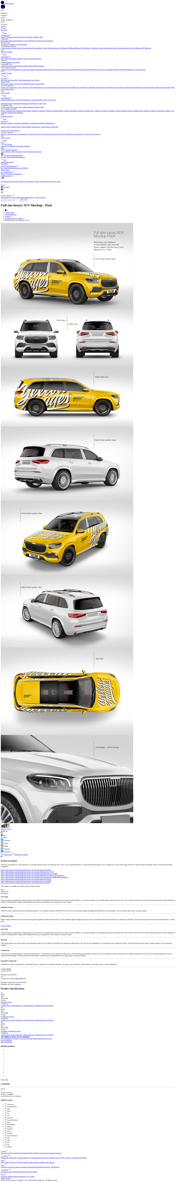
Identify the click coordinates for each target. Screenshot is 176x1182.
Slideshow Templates (45, 111)
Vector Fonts (19, 84)
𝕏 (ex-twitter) (30, 1176)
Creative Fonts (39, 84)
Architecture (54, 127)
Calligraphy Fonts (93, 87)
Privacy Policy (60, 1158)
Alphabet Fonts (111, 87)
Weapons (4, 123)
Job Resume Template (163, 111)
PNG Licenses (5, 138)
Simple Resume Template (61, 111)
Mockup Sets (13, 41)
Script (20, 80)
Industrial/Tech (50, 123)
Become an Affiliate (21, 855)
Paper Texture (70, 70)
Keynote (41, 107)
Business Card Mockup (60, 48)
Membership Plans (7, 1158)
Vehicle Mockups (28, 1006)
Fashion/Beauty (26, 123)
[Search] (22, 200)
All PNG (4, 121)
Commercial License (7, 1016)
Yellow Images (5, 1178)
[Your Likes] (2, 187)
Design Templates (23, 1153)
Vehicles (16, 37)
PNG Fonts (4, 84)
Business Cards (13, 100)
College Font (158, 87)
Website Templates (121, 111)
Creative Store (5, 1006)
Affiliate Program (19, 1172)
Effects (78, 70)
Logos (54, 100)
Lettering (11, 84)
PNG (31, 1153)
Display (37, 80)
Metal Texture (118, 70)
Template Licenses (7, 116)
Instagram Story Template (92, 111)
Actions (3, 62)
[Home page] (6, 210)
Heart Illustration (128, 70)
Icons (30, 59)
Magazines (4, 103)
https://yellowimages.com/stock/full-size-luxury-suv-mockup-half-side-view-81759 (27, 872)
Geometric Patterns (60, 70)
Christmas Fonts (129, 87)
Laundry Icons (5, 70)
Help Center (5, 1162)
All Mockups (5, 35)
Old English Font (38, 87)
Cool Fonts (12, 87)
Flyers (49, 100)
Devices (22, 37)
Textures (25, 59)
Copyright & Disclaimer (79, 1158)
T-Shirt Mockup (6, 48)
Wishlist (36, 1153)
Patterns (19, 59)
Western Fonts (9, 89)
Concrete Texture (139, 70)
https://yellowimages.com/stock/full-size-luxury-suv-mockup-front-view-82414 (26, 881)
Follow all (4, 831)
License (3, 26)
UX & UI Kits (41, 103)
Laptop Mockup (104, 48)
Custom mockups (21, 44)
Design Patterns (48, 70)
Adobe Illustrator (18, 66)
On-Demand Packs (35, 1158)
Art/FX (8, 130)
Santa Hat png (23, 134)
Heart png (4, 134)
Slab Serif (14, 80)
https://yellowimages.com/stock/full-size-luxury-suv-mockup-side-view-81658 (26, 870)
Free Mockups (48, 41)
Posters (10, 103)
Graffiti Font (83, 87)
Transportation (45, 127)
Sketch (31, 66)
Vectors (6, 59)
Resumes (25, 103)
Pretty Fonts (150, 87)
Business (34, 123)
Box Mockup (114, 48)
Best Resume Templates (30, 111)
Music (18, 127)
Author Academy (28, 1162)
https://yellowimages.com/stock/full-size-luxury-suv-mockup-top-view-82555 (25, 883)
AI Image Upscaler (7, 1167)
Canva (20, 107)
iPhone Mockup (28, 48)
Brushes (8, 62)
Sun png (97, 134)
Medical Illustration (36, 70)
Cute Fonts (48, 87)
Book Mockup (38, 48)
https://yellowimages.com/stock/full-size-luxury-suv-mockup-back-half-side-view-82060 (29, 873)
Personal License (6, 1002)
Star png (10, 134)
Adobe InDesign (28, 107)
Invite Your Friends (31, 1172)
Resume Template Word (135, 111)
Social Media (32, 103)
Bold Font (103, 87)
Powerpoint (14, 107)
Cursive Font (21, 87)
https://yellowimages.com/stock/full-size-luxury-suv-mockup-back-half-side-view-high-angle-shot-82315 (34, 877)
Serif (2, 80)
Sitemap (51, 1162)
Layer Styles (16, 62)
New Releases (38, 41)
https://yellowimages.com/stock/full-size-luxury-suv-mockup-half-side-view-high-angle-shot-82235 (32, 875)
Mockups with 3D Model (26, 41)
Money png (71, 134)
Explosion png (48, 134)
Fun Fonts (120, 87)
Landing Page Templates (15, 113)
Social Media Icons (17, 70)
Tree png (91, 134)
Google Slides (5, 107)
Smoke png (79, 134)
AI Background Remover (35, 1167)
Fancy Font (29, 87)
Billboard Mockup (74, 48)
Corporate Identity (37, 100)
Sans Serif (7, 80)
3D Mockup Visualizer (8, 44)
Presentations (17, 103)
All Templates (5, 98)
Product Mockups (16, 1006)
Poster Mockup (48, 48)
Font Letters (167, 87)
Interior (3, 127)
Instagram (22, 1176)
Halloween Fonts (140, 87)
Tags (47, 1162)
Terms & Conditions (49, 1158)
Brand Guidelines (40, 1162)
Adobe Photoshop (6, 66)
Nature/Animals (11, 127)
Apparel (3, 37)
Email (45, 100)
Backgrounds (37, 59)
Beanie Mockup (124, 48)
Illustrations (13, 59)
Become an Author (7, 1172)
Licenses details (6, 926)
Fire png (16, 134)
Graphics (10, 1153)
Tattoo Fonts (56, 87)
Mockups (4, 1153)
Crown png (39, 134)
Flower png (57, 134)
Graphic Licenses (6, 73)
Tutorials (20, 1162)
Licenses (68, 1158)
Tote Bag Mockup (135, 48)
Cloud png (32, 134)
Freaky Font (5, 87)
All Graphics (5, 57)
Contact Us (13, 1162)
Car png (85, 134)
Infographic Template (76, 111)
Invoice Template (6, 111)
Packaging (9, 37)
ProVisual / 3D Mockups (51, 1167)
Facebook (4, 1176)
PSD (2, 59)
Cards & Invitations (24, 100)
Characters (16, 123)
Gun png (64, 134)
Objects (3, 130)
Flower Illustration (107, 70)
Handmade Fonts (28, 84)
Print (41, 37)
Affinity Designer (39, 66)
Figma (26, 66)
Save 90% (4, 30)
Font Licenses (5, 93)
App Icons (26, 70)
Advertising (28, 37)
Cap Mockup (94, 48)
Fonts (15, 1153)
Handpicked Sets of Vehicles (44, 1006)
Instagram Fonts (65, 87)
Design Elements (86, 70)
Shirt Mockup (85, 48)
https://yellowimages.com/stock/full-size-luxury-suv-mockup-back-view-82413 (26, 879)
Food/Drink (41, 123)
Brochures (4, 100)
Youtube (10, 1176)
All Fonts (4, 78)
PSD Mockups (146, 48)
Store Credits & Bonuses (21, 1158)
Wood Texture (96, 70)
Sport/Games (36, 127)
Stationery (36, 37)
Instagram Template (149, 111)
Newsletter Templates (107, 111)
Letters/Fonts (15, 130)
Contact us (17, 984)
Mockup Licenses (6, 52)
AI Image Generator (20, 1167)
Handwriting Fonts (28, 80)
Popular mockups (55, 1153)
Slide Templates (17, 111)
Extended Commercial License (11, 1031)
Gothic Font (75, 87)
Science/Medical (26, 127)
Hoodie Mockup (17, 48)
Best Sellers (4, 41)
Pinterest (16, 1176)
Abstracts (10, 123)
